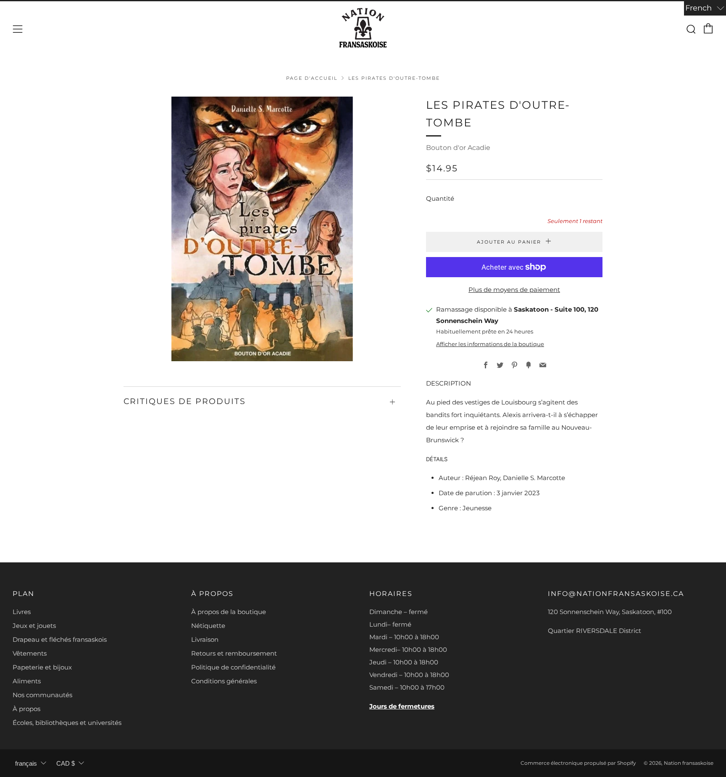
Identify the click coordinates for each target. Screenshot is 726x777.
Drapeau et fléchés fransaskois (60, 639)
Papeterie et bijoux (42, 667)
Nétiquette (208, 626)
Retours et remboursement (234, 653)
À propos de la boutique (228, 612)
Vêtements (30, 653)
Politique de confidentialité (233, 667)
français (26, 763)
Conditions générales (224, 681)
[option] (262, 229)
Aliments (27, 681)
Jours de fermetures (401, 706)
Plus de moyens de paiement (514, 290)
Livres (22, 612)
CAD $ (65, 763)
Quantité (440, 198)
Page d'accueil (311, 78)
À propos (26, 709)
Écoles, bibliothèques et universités (67, 723)
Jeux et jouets (34, 626)
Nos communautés (42, 695)
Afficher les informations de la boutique (490, 344)
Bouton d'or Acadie (458, 148)
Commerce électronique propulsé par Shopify (578, 763)
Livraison (204, 639)
